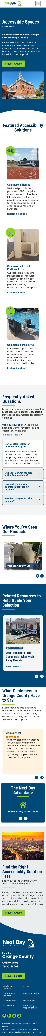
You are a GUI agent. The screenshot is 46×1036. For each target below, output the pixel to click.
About (26, 986)
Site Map (14, 1032)
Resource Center (31, 993)
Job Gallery (8, 1005)
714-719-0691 (10, 967)
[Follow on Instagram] (14, 1016)
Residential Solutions (8, 987)
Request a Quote (13, 975)
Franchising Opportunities (30, 1007)
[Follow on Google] (19, 1016)
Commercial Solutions (9, 995)
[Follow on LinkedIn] (9, 1016)
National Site (29, 1000)
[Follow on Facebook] (4, 1016)
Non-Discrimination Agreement (30, 1032)
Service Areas (9, 1000)
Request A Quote (14, 63)
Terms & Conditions (9, 1029)
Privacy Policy (22, 1029)
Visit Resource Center (11, 435)
